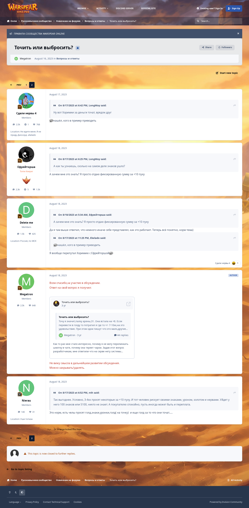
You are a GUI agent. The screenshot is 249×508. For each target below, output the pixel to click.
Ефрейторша (26, 167)
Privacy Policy (32, 502)
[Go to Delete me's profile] (26, 210)
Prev (19, 85)
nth (91, 392)
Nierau (26, 400)
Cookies (78, 502)
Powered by (226, 502)
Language (14, 502)
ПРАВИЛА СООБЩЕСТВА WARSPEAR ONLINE (39, 33)
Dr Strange (59, 429)
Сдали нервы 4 (26, 113)
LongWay (94, 105)
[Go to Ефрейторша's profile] (26, 154)
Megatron (25, 58)
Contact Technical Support (56, 502)
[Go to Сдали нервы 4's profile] (26, 101)
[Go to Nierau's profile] (26, 388)
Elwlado (95, 238)
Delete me (26, 222)
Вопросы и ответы (67, 58)
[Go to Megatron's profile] (16, 58)
